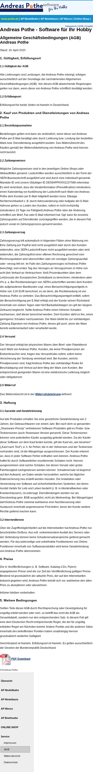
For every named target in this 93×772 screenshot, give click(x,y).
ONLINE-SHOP (9, 727)
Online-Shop (81, 18)
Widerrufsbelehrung (48, 394)
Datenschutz (11, 762)
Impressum (71, 26)
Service (5, 736)
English (89, 26)
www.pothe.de (10, 18)
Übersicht (6, 680)
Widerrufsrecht (12, 756)
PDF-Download (20, 658)
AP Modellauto (49, 18)
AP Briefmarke (9, 718)
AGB (80, 26)
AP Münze (66, 18)
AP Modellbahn (30, 18)
